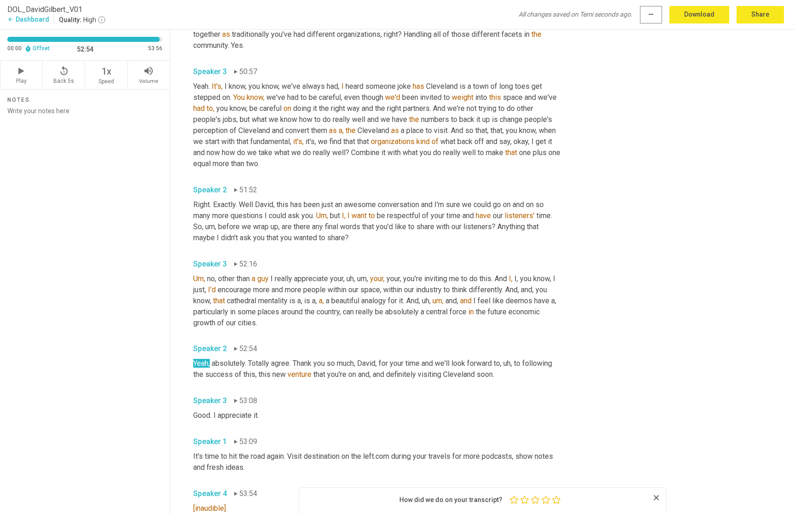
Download (699, 14)
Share (760, 14)
